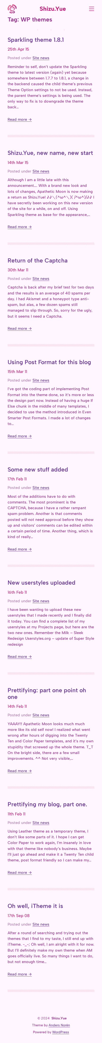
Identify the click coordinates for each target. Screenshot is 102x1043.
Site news (40, 58)
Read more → (20, 119)
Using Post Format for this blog (49, 362)
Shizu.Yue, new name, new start (50, 153)
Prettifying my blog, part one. (47, 804)
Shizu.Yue (53, 8)
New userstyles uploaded (41, 582)
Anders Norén (59, 1025)
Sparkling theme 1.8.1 (36, 40)
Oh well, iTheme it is (35, 906)
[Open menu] (91, 9)
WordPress (60, 1032)
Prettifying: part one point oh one (47, 693)
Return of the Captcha (38, 260)
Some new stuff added (38, 469)
